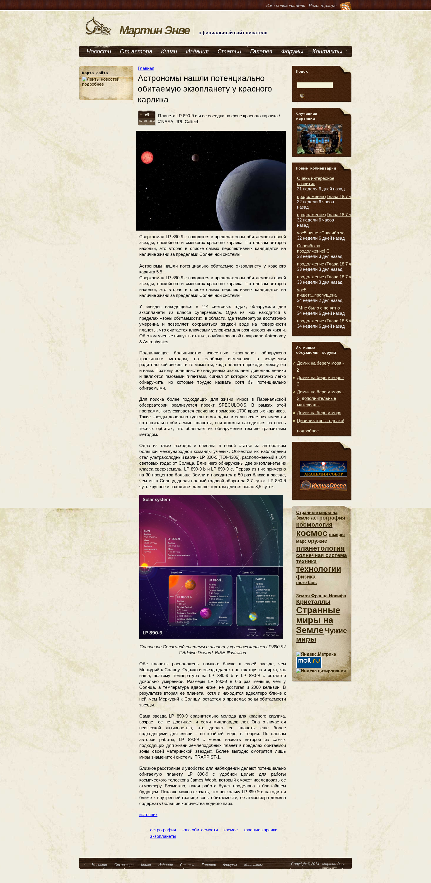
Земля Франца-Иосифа (321, 595)
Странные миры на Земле (318, 620)
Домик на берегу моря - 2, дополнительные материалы (320, 398)
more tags (306, 582)
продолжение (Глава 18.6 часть (328, 320)
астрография (163, 829)
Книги (169, 51)
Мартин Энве (154, 30)
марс (301, 541)
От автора (136, 51)
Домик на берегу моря (319, 412)
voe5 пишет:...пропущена (317, 292)
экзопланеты (163, 836)
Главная (146, 68)
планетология (320, 548)
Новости (98, 51)
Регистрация (323, 5)
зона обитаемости (199, 829)
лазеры (337, 534)
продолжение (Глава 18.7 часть (328, 196)
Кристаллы (313, 601)
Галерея (261, 51)
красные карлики (260, 829)
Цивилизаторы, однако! (320, 420)
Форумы (292, 51)
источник (148, 814)
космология (314, 524)
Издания (197, 51)
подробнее (93, 84)
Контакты (327, 51)
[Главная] (98, 34)
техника (306, 561)
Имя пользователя (285, 5)
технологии (318, 569)
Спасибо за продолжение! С (313, 248)
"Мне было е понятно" (319, 307)
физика (305, 577)
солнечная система (321, 555)
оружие (317, 541)
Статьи (229, 51)
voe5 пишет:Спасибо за (321, 232)
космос (230, 829)
